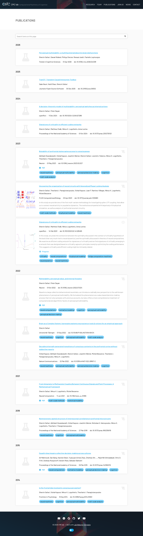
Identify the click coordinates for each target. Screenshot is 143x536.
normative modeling (66, 310)
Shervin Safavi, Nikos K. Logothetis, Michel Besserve (59, 391)
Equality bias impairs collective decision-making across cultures (65, 453)
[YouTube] (84, 518)
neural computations (58, 256)
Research (90, 4)
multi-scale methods (48, 213)
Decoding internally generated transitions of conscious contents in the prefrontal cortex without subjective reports (78, 347)
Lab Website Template (82, 525)
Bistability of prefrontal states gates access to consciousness (64, 151)
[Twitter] (79, 518)
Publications (109, 4)
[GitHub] (74, 518)
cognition (105, 173)
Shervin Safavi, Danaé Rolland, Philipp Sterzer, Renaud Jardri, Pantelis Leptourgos (69, 57)
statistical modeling (75, 400)
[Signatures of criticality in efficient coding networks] (26, 129)
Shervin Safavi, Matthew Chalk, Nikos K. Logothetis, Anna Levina (63, 129)
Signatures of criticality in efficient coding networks (60, 124)
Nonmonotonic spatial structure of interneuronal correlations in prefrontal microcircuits (75, 419)
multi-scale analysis (47, 177)
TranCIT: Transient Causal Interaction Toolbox (57, 80)
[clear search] (125, 36)
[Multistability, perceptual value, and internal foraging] (26, 296)
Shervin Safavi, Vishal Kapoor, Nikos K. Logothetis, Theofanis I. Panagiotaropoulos (70, 492)
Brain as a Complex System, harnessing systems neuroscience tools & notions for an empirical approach (80, 323)
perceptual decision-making (88, 173)
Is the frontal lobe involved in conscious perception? (60, 488)
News (128, 4)
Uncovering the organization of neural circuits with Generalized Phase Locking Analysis (74, 186)
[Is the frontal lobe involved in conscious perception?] (26, 494)
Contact (136, 4)
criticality (43, 256)
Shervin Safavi (44, 328)
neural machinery (46, 173)
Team (99, 4)
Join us (120, 4)
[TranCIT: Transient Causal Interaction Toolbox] (26, 84)
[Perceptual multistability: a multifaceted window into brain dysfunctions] (26, 57)
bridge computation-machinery (100, 256)
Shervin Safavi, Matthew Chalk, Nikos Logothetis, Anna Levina (62, 227)
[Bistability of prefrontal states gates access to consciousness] (26, 164)
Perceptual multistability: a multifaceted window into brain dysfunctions (68, 53)
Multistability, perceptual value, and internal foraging (60, 279)
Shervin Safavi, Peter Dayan (49, 111)
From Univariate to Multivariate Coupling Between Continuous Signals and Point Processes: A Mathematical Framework (76, 385)
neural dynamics (46, 261)
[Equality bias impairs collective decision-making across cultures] (26, 462)
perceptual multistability (65, 173)
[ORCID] (64, 518)
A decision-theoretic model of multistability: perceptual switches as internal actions (73, 106)
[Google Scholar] (69, 518)
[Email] (59, 518)
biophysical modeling (67, 213)
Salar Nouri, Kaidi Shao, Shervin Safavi (53, 84)
